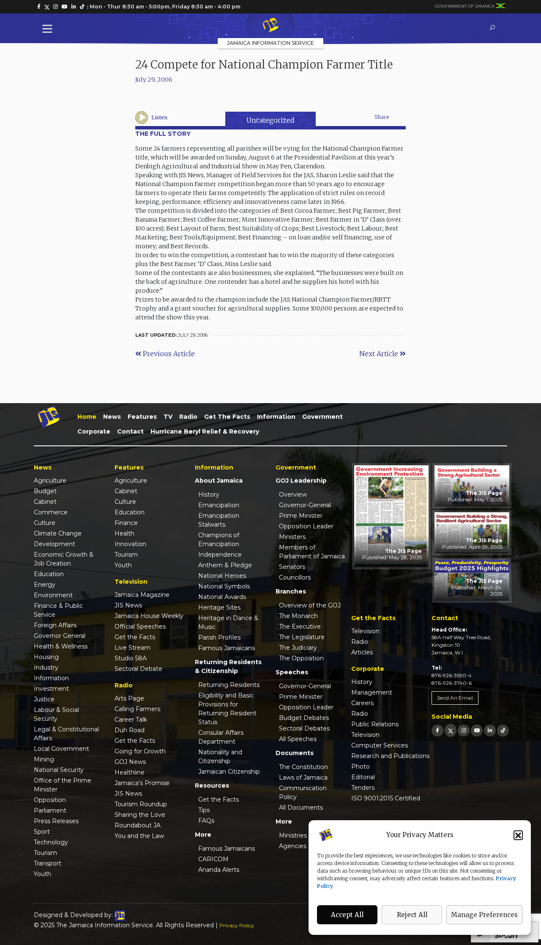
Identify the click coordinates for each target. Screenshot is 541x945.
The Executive (300, 626)
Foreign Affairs (55, 625)
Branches (291, 591)
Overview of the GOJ (310, 605)
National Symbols (224, 586)
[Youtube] (477, 730)
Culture (44, 523)
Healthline (130, 772)
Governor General (59, 636)
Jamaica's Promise (142, 783)
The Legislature (302, 637)
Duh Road (130, 730)
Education (49, 574)
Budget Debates (304, 718)
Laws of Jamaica (303, 777)
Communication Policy (303, 792)
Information (276, 416)
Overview (293, 494)
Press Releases (56, 821)
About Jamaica (219, 480)
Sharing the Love (140, 815)
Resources (212, 785)
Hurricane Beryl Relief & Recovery (204, 431)
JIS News (128, 605)
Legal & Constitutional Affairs (66, 733)
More (203, 834)
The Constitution (303, 767)
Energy (44, 584)
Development (54, 544)
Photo (360, 766)
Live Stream (132, 647)
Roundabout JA (138, 825)
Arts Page (129, 698)
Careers (362, 703)
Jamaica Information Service (270, 43)
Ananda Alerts (218, 870)
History (208, 494)
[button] (518, 835)
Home (86, 416)
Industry (46, 667)
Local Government (61, 749)
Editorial (363, 777)
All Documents (301, 807)
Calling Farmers (137, 709)
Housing (46, 657)
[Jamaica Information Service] (270, 25)
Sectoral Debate (138, 669)
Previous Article (168, 353)
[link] (39, 6)
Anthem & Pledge (225, 565)
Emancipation (218, 505)
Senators (292, 567)
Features (142, 416)
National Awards (222, 597)
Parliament (50, 810)
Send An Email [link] (455, 698)
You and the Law (139, 836)
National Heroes (222, 576)
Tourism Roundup (141, 804)
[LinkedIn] (490, 730)
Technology (51, 842)
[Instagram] (464, 730)
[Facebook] (437, 730)
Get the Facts (227, 416)
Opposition (50, 800)
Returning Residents (229, 685)
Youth (42, 874)
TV (168, 416)
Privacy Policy (236, 925)
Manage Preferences (484, 915)
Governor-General (305, 505)
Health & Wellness (60, 646)
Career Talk (131, 719)
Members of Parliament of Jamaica (312, 552)
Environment (53, 595)
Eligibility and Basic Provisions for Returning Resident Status (227, 709)
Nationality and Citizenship (220, 756)
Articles (362, 652)
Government (322, 416)
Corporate (93, 431)
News (112, 416)
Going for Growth (140, 751)
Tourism (45, 853)
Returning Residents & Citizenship (228, 666)
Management (371, 692)
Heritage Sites (219, 607)
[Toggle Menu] (49, 29)
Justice (44, 699)
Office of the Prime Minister (62, 785)
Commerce (51, 512)
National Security (59, 770)
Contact (130, 431)
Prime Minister (300, 515)
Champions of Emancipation (218, 539)
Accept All (347, 915)
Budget (45, 491)
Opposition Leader (306, 526)
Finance (126, 523)
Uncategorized (270, 120)
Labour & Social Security (56, 714)
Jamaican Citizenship (229, 771)
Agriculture (50, 480)
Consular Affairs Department (220, 737)
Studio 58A (131, 658)
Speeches (292, 672)
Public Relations (375, 724)
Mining (44, 759)
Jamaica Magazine (142, 595)
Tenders (362, 787)
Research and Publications (390, 756)
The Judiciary (298, 647)
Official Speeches (140, 626)
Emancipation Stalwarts (218, 520)
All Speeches (298, 739)
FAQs (206, 820)
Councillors (295, 577)
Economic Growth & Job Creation (63, 559)
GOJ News (130, 762)
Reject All (412, 915)
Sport (42, 831)
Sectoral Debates (304, 728)
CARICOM (213, 859)
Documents (295, 753)
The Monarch (298, 616)
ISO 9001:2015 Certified (385, 798)
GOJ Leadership (301, 480)
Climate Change (58, 533)
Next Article (379, 353)
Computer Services (379, 745)
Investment (51, 688)
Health (124, 533)
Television (365, 631)
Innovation (130, 544)
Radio (188, 416)
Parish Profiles (219, 637)
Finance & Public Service (58, 610)
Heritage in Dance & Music (228, 622)
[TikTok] (503, 730)
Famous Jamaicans (226, 648)
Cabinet (45, 501)
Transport (47, 863)
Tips (204, 810)
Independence (220, 554)
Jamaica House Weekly (149, 616)
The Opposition (301, 658)
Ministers (292, 537)
